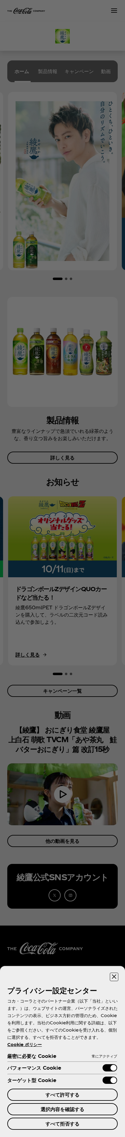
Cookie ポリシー (24, 1044)
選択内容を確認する (62, 1109)
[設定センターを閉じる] (114, 977)
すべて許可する (62, 1094)
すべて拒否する (62, 1123)
